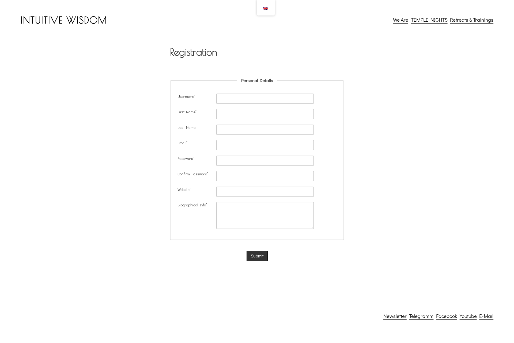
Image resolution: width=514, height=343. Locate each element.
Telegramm (421, 316)
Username (186, 96)
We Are (400, 19)
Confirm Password (192, 173)
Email (182, 142)
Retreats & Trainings (471, 19)
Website (184, 189)
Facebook (446, 316)
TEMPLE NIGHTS (429, 19)
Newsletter (395, 316)
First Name (186, 111)
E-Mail (486, 316)
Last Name (186, 127)
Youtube (468, 316)
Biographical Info (192, 204)
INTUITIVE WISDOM (64, 20)
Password (185, 158)
